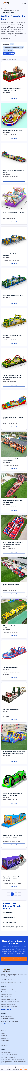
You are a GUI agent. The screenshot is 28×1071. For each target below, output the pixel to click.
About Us (3, 1030)
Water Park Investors (6, 1016)
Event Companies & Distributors (9, 1021)
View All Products (6, 1009)
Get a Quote (23, 1069)
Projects (3, 1033)
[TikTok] (11, 979)
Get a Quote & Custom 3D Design (14, 959)
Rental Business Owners (7, 1018)
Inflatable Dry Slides (6, 994)
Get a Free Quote (5, 1038)
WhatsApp (16, 1069)
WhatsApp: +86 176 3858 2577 (9, 1054)
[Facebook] (2, 979)
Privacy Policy (4, 1045)
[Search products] (22, 3)
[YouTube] (8, 979)
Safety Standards (5, 1043)
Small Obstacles (8, 50)
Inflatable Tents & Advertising (9, 1006)
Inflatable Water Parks (7, 989)
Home (3, 8)
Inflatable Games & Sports (8, 1004)
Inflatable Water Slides (7, 996)
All (12, 44)
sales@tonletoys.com (6, 1052)
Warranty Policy (5, 1040)
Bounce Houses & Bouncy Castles (10, 992)
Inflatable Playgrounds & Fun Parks (10, 1001)
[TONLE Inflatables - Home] (6, 3)
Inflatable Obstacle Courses (11, 10)
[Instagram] (5, 979)
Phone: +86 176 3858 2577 (8, 1057)
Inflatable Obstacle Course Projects (13, 47)
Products (9, 8)
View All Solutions (6, 1024)
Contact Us (4, 1035)
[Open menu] (25, 3)
